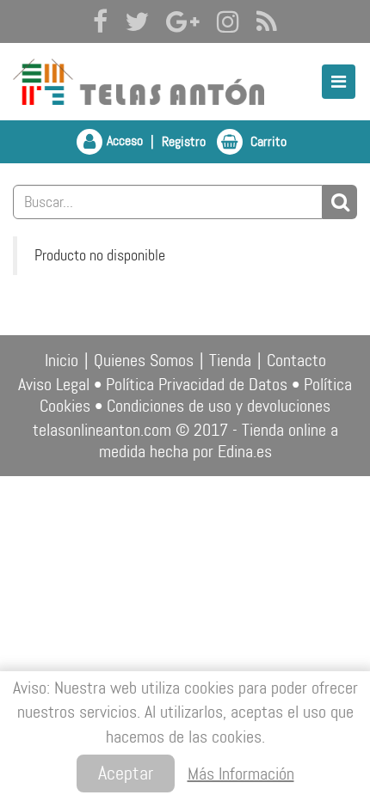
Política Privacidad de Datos (196, 384)
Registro (184, 141)
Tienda (230, 360)
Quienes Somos (144, 360)
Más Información (241, 773)
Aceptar (125, 773)
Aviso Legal (53, 384)
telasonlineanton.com (102, 430)
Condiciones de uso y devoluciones (218, 405)
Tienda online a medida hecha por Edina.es (218, 440)
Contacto (296, 360)
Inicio (61, 360)
